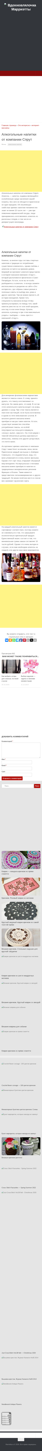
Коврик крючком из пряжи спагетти (16, 1051)
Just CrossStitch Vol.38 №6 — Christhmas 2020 (19, 1353)
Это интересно (24, 125)
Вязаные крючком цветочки (12, 1157)
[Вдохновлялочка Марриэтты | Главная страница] (21, 7)
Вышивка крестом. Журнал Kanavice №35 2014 (19, 1379)
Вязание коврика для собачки (14, 1027)
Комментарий (7, 741)
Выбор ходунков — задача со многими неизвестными (28, 678)
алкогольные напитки (14, 144)
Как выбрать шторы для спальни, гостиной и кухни (10, 678)
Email (4, 765)
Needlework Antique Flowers (12, 1404)
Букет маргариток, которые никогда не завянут (19, 1133)
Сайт (3, 771)
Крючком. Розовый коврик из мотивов (17, 898)
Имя (4, 759)
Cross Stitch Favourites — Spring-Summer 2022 (19, 1188)
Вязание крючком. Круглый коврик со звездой (21, 1002)
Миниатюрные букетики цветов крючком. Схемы (20, 1109)
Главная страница (9, 125)
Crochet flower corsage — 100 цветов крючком (18, 1085)
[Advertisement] (21, 46)
